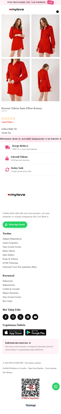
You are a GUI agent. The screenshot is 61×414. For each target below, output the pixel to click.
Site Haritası (7, 372)
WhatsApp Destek (17, 224)
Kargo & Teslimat (10, 259)
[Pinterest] (28, 317)
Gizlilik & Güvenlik (11, 289)
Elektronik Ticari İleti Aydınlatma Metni (20, 267)
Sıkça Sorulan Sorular (12, 247)
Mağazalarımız (9, 285)
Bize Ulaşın (7, 301)
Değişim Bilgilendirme (12, 239)
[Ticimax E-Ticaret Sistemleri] (30, 405)
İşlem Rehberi (8, 255)
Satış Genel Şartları (36, 368)
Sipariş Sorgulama (10, 243)
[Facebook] (6, 317)
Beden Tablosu (9, 251)
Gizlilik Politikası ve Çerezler (15, 368)
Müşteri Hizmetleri (11, 293)
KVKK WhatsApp (10, 263)
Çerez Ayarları (51, 368)
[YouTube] (35, 317)
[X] (20, 317)
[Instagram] (13, 317)
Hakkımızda (8, 281)
